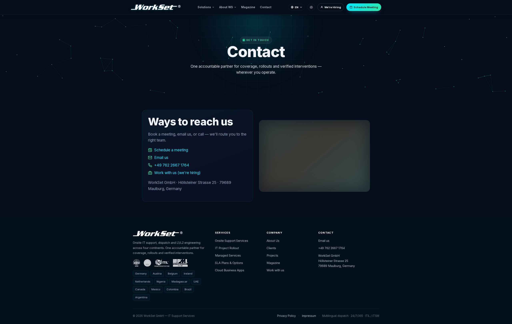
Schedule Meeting (366, 7)
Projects (272, 255)
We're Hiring (332, 7)
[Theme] (311, 7)
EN (296, 7)
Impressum (309, 315)
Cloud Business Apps (229, 270)
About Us (273, 241)
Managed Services (228, 255)
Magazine (248, 7)
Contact (265, 7)
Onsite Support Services (231, 241)
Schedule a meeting (171, 150)
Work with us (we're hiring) (177, 172)
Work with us (275, 270)
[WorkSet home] (156, 7)
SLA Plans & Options (229, 263)
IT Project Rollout (227, 248)
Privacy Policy (286, 315)
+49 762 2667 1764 (171, 165)
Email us (161, 157)
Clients (271, 248)
